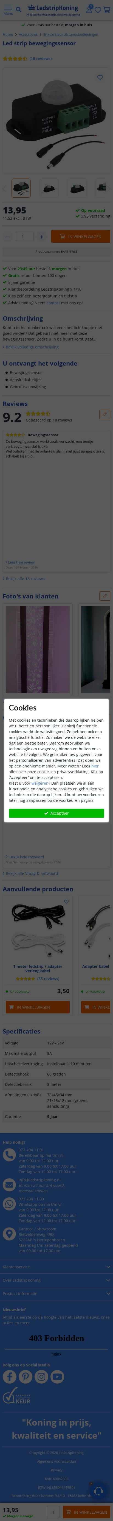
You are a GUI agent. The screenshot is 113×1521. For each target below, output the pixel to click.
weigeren (40, 783)
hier (95, 766)
